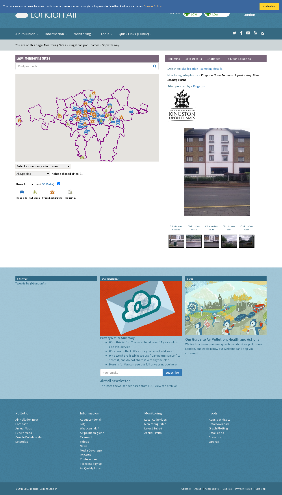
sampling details (211, 69)
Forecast (21, 424)
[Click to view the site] (176, 241)
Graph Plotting (218, 428)
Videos (84, 442)
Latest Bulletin (153, 428)
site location (190, 69)
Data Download (219, 424)
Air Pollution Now (26, 420)
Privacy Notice (243, 488)
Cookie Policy (153, 6)
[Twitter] (234, 33)
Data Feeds (216, 433)
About (198, 488)
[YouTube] (248, 33)
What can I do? (89, 428)
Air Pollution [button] (25, 34)
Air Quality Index (91, 468)
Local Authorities (155, 420)
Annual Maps (23, 428)
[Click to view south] (211, 241)
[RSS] (255, 33)
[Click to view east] (229, 241)
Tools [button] (105, 34)
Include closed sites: (65, 174)
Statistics (214, 59)
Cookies (227, 488)
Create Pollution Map (29, 437)
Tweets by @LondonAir (30, 283)
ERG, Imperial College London (40, 488)
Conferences (89, 459)
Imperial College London (255, 14)
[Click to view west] (246, 241)
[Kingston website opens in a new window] (182, 105)
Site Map (260, 488)
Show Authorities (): (36, 184)
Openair (214, 442)
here (174, 364)
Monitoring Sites (155, 424)
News (83, 446)
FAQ (82, 424)
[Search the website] (263, 33)
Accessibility (212, 488)
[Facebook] (241, 33)
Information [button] (55, 34)
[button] (95, 93)
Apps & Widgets (219, 420)
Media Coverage (91, 450)
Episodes (21, 442)
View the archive (166, 386)
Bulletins (174, 59)
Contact (186, 488)
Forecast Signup (91, 464)
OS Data (47, 184)
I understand (269, 6)
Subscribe (172, 373)
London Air (46, 14)
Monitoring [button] (83, 34)
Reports (85, 455)
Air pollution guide (92, 433)
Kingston (199, 86)
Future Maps (23, 433)
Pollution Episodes (238, 59)
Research (86, 437)
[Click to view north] (194, 241)
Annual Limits (153, 433)
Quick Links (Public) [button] (134, 34)
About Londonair (91, 420)
